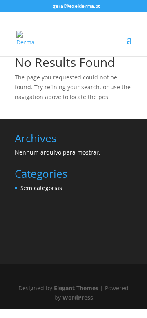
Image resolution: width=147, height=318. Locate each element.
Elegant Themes (76, 288)
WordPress (77, 297)
